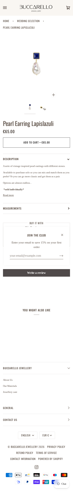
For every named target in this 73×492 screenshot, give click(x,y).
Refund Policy (24, 453)
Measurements (12, 208)
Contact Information (23, 459)
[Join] (58, 256)
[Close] (63, 233)
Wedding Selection (28, 21)
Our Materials (10, 386)
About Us (8, 379)
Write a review (36, 272)
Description (11, 159)
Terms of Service (46, 453)
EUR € (45, 435)
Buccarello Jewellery (25, 447)
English (26, 435)
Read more (8, 195)
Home (6, 21)
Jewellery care (10, 392)
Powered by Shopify (50, 459)
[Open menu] (8, 7)
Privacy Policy (56, 447)
